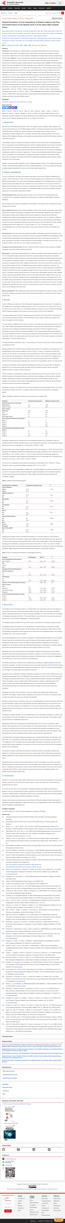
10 (40, 243)
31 (5, 706)
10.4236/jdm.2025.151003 (12, 45)
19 (57, 629)
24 (3, 940)
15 (44, 647)
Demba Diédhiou (21, 35)
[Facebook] (18, 1149)
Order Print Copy (7, 1087)
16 (3, 895)
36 (19, 766)
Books (24, 8)
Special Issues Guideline (10, 1078)
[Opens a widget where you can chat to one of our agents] (58, 1220)
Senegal (30, 102)
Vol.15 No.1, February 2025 (25, 18)
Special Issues (33, 1214)
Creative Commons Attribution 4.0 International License (45, 1189)
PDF (21, 45)
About (35, 8)
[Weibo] (49, 1149)
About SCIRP (32, 1197)
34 (7, 739)
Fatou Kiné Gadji (17, 33)
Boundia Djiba (12, 35)
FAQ (3, 1094)
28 (55, 665)
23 (15, 642)
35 (3, 1010)
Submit (48, 8)
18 (59, 622)
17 (3, 900)
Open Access (57, 1198)
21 (3, 921)
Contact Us (5, 1090)
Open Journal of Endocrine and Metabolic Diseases (17, 1104)
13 (13, 277)
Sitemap (20, 1205)
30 (22, 719)
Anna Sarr (29, 35)
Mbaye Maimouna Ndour (40, 35)
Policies (56, 1196)
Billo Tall (59, 31)
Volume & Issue (46, 1215)
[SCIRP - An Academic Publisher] (12, 3)
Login (60, 3)
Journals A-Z (21, 1198)
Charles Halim (27, 33)
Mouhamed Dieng (7, 33)
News (29, 8)
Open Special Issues (9, 1071)
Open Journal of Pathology (11, 1123)
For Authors (33, 1205)
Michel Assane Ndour (49, 31)
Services (42, 8)
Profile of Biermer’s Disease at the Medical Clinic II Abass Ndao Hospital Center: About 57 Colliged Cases (32, 1053)
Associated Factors (22, 102)
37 (21, 766)
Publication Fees (34, 1212)
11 (11, 277)
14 (57, 622)
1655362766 (8, 1165)
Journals (17, 8)
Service (44, 1196)
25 (17, 642)
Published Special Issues (10, 1074)
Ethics (31, 1200)
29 (48, 647)
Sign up (33, 1221)
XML (29, 45)
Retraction (56, 1208)
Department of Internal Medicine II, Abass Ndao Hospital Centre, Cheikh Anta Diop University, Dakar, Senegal (32, 38)
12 (3, 881)
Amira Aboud (18, 31)
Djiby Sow (40, 31)
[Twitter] (3, 1149)
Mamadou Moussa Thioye (39, 33)
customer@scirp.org (10, 1159)
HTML (25, 45)
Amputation (5, 102)
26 (27, 645)
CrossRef (54, 828)
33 (19, 678)
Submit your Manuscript (45, 1221)
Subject (20, 1201)
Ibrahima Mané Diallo (8, 31)
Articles (10, 8)
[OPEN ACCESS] (50, 3)
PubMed (60, 828)
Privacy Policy (57, 1210)
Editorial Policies (34, 1202)
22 (60, 629)
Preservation (57, 1205)
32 (17, 678)
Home (4, 8)
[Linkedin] (33, 1149)
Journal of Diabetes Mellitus (9, 18)
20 (46, 654)
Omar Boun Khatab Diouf (29, 31)
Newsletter (5, 1084)
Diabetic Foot (12, 102)
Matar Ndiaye (50, 33)
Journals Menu (8, 1036)
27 (46, 647)
